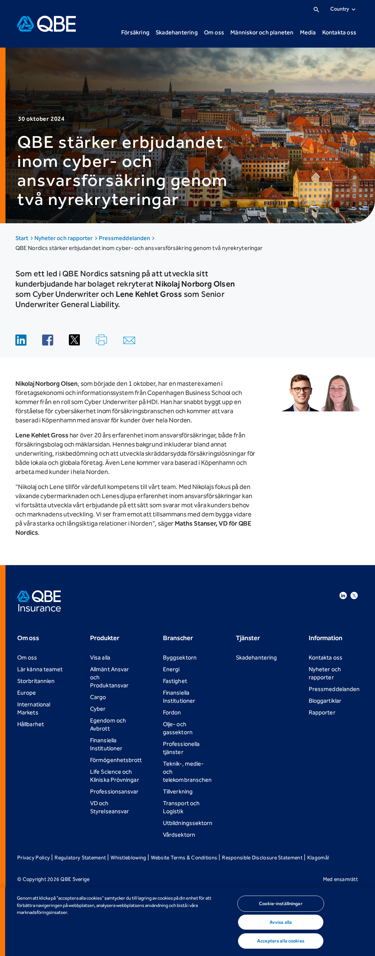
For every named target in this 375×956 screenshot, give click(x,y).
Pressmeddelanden (125, 238)
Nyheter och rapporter (64, 238)
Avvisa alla (281, 922)
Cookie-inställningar (280, 903)
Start (22, 238)
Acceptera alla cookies (280, 941)
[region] (187, 921)
